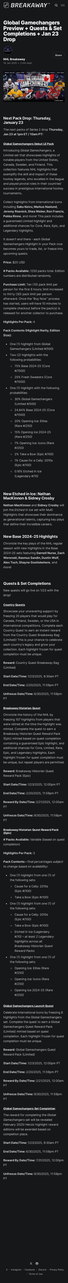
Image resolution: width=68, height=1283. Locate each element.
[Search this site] (56, 5)
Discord (42, 1269)
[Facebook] (37, 1263)
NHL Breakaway (14, 59)
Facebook (30, 1269)
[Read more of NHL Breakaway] (8, 50)
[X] (31, 1263)
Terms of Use (36, 1274)
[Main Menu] (62, 5)
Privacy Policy (57, 1269)
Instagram (16, 1269)
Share (58, 55)
